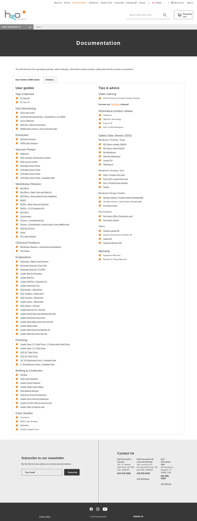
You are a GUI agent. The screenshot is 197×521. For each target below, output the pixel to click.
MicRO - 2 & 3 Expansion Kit (32, 208)
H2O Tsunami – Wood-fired (31, 298)
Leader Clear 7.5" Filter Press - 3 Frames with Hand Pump (45, 344)
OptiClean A (108, 164)
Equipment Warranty (111, 255)
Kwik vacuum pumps (29, 162)
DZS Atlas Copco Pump (30, 166)
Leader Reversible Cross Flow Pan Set (36, 322)
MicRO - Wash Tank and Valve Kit (34, 204)
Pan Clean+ (25, 251)
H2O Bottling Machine (29, 391)
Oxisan (106, 187)
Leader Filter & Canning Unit (32, 407)
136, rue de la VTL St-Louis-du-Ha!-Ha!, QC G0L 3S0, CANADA (147, 467)
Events (67, 3)
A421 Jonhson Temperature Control (35, 158)
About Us (58, 3)
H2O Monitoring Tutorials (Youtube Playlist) (121, 98)
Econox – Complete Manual (32, 220)
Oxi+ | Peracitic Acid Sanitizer (115, 183)
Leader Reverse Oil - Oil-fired (32, 310)
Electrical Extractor (28, 139)
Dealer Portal (106, 3)
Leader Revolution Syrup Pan (32, 318)
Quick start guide (27, 113)
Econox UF (108, 123)
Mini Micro (24, 188)
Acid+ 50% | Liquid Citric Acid (115, 179)
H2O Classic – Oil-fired (30, 306)
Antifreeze (24, 154)
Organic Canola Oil (111, 231)
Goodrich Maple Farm (29, 429)
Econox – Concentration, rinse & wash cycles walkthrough (44, 224)
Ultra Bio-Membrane (111, 156)
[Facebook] (91, 509)
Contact (142, 3)
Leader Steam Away (28, 326)
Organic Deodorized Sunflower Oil (117, 235)
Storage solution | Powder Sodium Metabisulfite (123, 197)
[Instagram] (97, 509)
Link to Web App (27, 121)
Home (38, 27)
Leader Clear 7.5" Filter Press (32, 348)
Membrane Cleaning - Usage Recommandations (40, 247)
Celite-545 (107, 239)
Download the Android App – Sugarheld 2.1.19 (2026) (43, 117)
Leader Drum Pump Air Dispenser (34, 399)
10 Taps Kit (25, 98)
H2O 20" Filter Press (29, 356)
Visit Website (166, 484)
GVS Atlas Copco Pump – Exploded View (37, 178)
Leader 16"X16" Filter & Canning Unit (36, 403)
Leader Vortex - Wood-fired (31, 302)
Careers (117, 3)
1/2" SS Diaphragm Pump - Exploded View (38, 360)
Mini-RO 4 (24, 212)
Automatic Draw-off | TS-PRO (32, 269)
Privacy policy (44, 517)
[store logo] (16, 15)
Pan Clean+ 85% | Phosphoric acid (118, 216)
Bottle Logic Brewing (29, 421)
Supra (22, 232)
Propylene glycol (110, 206)
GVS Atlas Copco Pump (30, 174)
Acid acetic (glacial (111, 220)
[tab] (28, 79)
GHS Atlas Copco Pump (30, 170)
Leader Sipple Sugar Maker (32, 387)
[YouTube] (105, 509)
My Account (179, 3)
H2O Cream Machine (29, 379)
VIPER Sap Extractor (29, 143)
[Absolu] (134, 516)
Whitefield (24, 425)
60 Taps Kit (25, 102)
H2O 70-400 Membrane (113, 127)
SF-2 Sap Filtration (28, 236)
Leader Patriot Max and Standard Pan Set (38, 314)
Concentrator (25, 216)
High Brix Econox (27, 228)
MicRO (23, 200)
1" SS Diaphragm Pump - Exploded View (37, 364)
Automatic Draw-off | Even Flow (33, 265)
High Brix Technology (112, 119)
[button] (158, 2)
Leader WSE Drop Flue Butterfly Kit (35, 330)
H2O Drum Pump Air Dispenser (33, 395)
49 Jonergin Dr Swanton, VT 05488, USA (167, 470)
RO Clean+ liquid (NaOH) (114, 148)
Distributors (93, 3)
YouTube (115, 104)
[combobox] (149, 15)
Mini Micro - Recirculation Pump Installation (38, 196)
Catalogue (130, 3)
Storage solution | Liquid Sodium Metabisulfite (122, 201)
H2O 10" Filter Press (29, 352)
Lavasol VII (108, 160)
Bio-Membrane (109, 152)
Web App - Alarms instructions (33, 125)
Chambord (24, 417)
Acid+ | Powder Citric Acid (114, 175)
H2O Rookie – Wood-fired (31, 289)
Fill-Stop (23, 375)
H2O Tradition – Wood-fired (32, 294)
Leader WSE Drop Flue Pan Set (33, 334)
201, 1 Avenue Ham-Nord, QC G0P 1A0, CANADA (125, 467)
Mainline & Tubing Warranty (115, 259)
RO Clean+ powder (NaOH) (115, 144)
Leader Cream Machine (30, 383)
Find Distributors (143, 479)
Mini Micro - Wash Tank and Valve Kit (35, 192)
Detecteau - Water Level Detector (34, 261)
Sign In (190, 3)
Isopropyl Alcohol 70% (112, 243)
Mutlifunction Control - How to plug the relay (38, 129)
